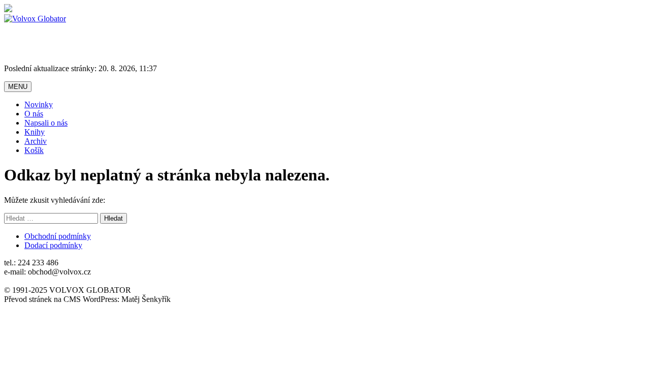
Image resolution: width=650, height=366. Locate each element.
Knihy (34, 132)
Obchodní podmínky (57, 236)
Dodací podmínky (53, 245)
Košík (34, 150)
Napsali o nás (46, 122)
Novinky (38, 104)
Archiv (35, 141)
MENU (17, 86)
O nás (33, 113)
